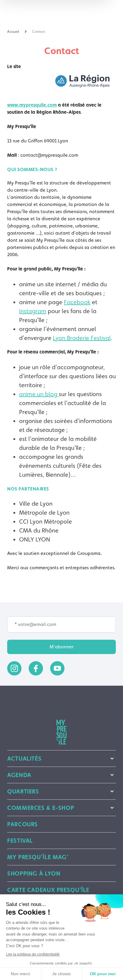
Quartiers (23, 791)
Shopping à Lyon (33, 873)
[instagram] (14, 668)
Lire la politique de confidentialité (33, 954)
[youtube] (57, 668)
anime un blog (39, 394)
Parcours (22, 824)
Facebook (77, 302)
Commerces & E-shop (40, 807)
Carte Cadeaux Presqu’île (48, 889)
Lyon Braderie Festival (82, 337)
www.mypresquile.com (32, 105)
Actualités (24, 758)
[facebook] (36, 668)
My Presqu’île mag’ (37, 857)
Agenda (19, 775)
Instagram (32, 311)
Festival (20, 840)
